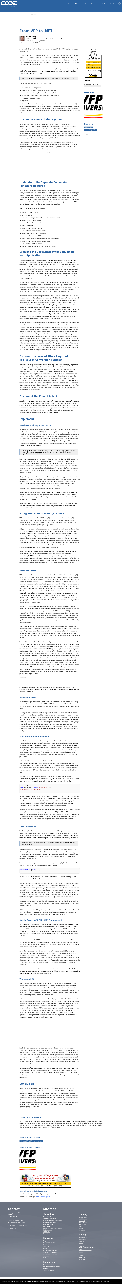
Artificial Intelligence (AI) (50, 1218)
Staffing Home (83, 1237)
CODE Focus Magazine (49, 1242)
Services (81, 1252)
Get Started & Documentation (51, 1266)
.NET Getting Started (90, 130)
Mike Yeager (32, 37)
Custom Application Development (53, 1220)
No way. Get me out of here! (101, 1281)
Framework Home (48, 1265)
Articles (81, 1255)
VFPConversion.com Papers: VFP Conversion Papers (49, 39)
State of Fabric (83, 1223)
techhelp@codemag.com (43, 1196)
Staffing (104, 4)
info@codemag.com (19, 1222)
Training (113, 4)
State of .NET (82, 1224)
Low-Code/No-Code (49, 1224)
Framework (49, 1262)
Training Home (83, 1217)
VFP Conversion (86, 1247)
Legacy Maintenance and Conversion (53, 1228)
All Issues (46, 1244)
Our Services (82, 1239)
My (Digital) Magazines (50, 1250)
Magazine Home (48, 1241)
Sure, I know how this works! (84, 1281)
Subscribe (46, 1246)
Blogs (87, 4)
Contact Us (46, 1234)
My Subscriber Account (50, 1254)
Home (70, 4)
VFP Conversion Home (85, 1250)
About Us (81, 1241)
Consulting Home (48, 1217)
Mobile (45, 1248)
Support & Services (48, 1270)
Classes (81, 1228)
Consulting (95, 4)
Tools (80, 1254)
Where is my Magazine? (50, 1252)
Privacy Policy (12, 1228)
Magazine (78, 4)
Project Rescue (47, 1230)
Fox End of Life (83, 1257)
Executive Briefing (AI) (49, 1222)
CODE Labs (46, 1232)
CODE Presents (83, 1219)
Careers (81, 1243)
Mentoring (82, 1230)
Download (46, 1268)
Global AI (81, 1226)
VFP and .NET (88, 127)
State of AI (82, 1221)
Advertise (46, 1256)
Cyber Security (47, 1226)
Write (44, 1258)
